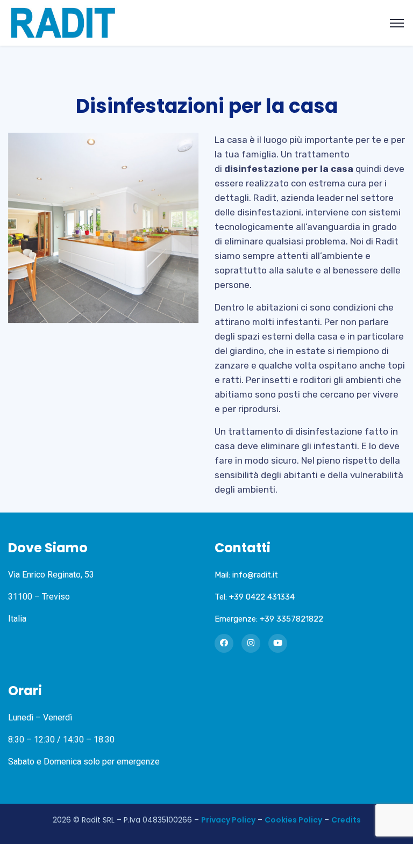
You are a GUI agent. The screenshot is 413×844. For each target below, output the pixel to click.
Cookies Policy (293, 819)
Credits (346, 819)
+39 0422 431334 (262, 597)
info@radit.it (255, 575)
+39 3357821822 (291, 619)
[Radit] (63, 22)
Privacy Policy (228, 819)
